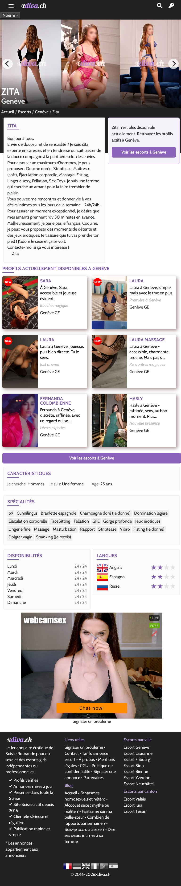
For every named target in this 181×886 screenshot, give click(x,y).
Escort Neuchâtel (138, 783)
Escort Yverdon (136, 777)
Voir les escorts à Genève (143, 152)
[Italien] (95, 866)
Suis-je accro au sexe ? (84, 829)
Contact (72, 753)
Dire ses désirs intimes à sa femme (90, 835)
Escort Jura (132, 805)
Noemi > (10, 15)
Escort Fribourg (136, 759)
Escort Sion (133, 765)
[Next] (173, 64)
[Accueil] (34, 5)
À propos (87, 759)
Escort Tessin (134, 811)
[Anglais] (86, 866)
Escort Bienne (135, 771)
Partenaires (93, 777)
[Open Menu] (11, 6)
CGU (84, 765)
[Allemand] (77, 866)
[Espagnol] (113, 866)
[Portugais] (104, 866)
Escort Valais (134, 799)
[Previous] (7, 64)
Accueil (71, 793)
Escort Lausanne (137, 753)
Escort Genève (136, 747)
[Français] (68, 866)
